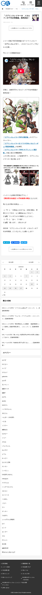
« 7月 (3, 295)
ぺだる (4, 421)
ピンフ (4, 527)
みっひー (5, 458)
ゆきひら (5, 405)
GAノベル (25, 570)
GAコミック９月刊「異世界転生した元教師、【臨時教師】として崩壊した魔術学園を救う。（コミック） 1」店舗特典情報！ (21, 326)
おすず (4, 360)
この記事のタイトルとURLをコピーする (21, 28)
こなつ (4, 503)
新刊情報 (5, 563)
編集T (4, 393)
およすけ (5, 450)
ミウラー (5, 425)
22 (31, 284)
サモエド (5, 372)
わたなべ (5, 364)
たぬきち (5, 515)
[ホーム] (2, 9)
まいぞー (5, 532)
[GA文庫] (5, 3)
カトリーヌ (5, 495)
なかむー (5, 433)
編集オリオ (5, 388)
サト (12, 22)
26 (15, 288)
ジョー (4, 438)
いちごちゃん (6, 446)
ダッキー (5, 511)
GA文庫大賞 (5, 570)
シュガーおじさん (7, 487)
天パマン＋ (5, 384)
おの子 (4, 380)
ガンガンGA (25, 573)
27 (21, 288)
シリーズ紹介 (6, 567)
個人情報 (24, 582)
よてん (4, 454)
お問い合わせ (5, 587)
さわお (4, 442)
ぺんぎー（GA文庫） (8, 417)
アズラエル (5, 482)
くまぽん (5, 499)
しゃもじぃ (5, 470)
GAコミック (5, 573)
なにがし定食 (6, 462)
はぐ (3, 523)
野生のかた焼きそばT (8, 552)
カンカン (5, 466)
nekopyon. (5, 478)
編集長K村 (5, 548)
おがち (4, 397)
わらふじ (5, 540)
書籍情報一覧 (26, 563)
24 (4, 288)
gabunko (4, 376)
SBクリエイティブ (7, 577)
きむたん (5, 413)
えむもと (5, 491)
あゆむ (4, 401)
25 (10, 288)
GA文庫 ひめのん (7, 474)
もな (3, 536)
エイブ (4, 368)
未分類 (4, 544)
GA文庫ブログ (26, 567)
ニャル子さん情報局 (8, 519)
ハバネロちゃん (7, 409)
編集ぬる (5, 429)
